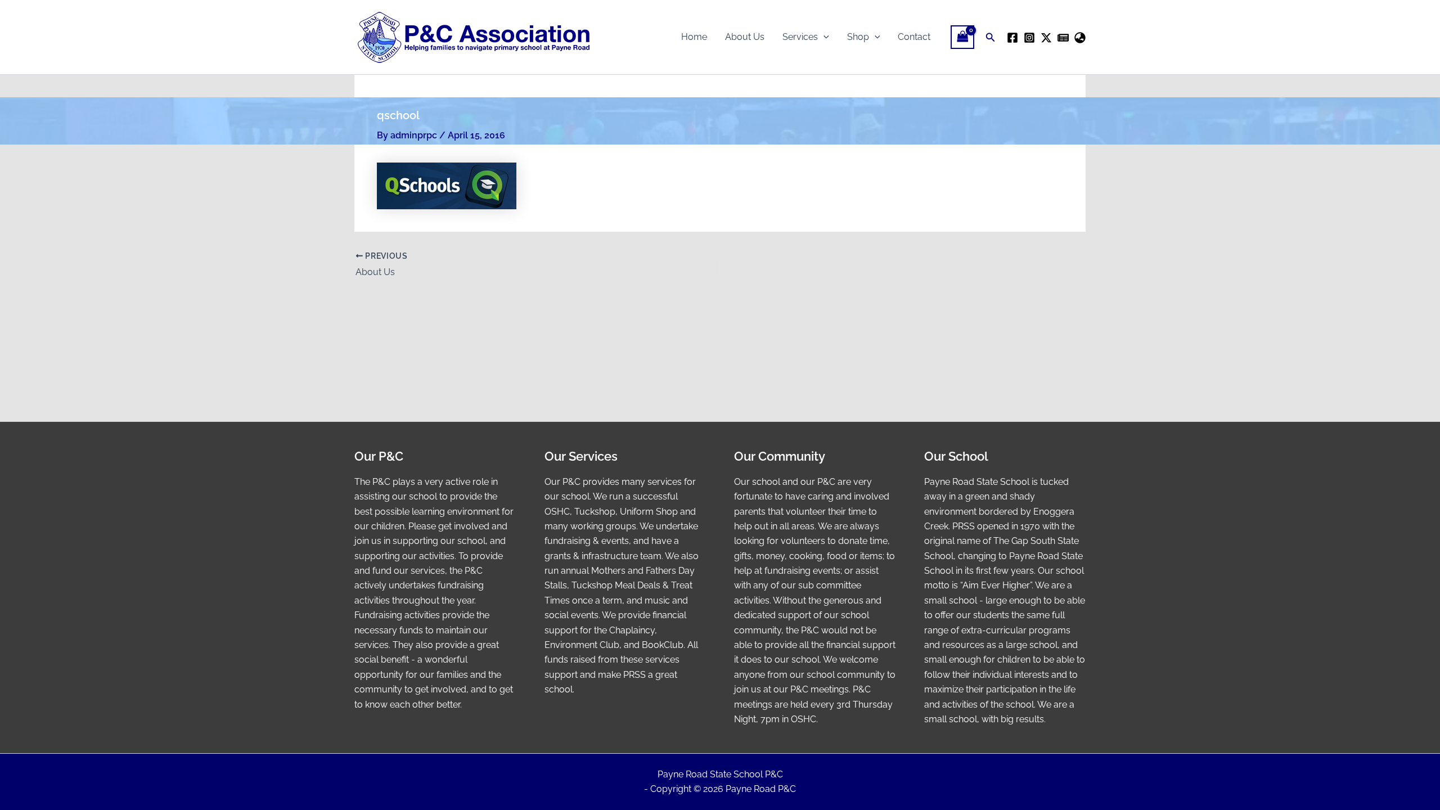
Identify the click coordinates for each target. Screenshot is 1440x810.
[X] (1046, 37)
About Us (744, 37)
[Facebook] (1012, 37)
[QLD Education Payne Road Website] (1080, 37)
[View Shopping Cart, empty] (962, 36)
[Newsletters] (1063, 37)
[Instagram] (1029, 37)
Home (694, 37)
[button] (823, 37)
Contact (914, 37)
